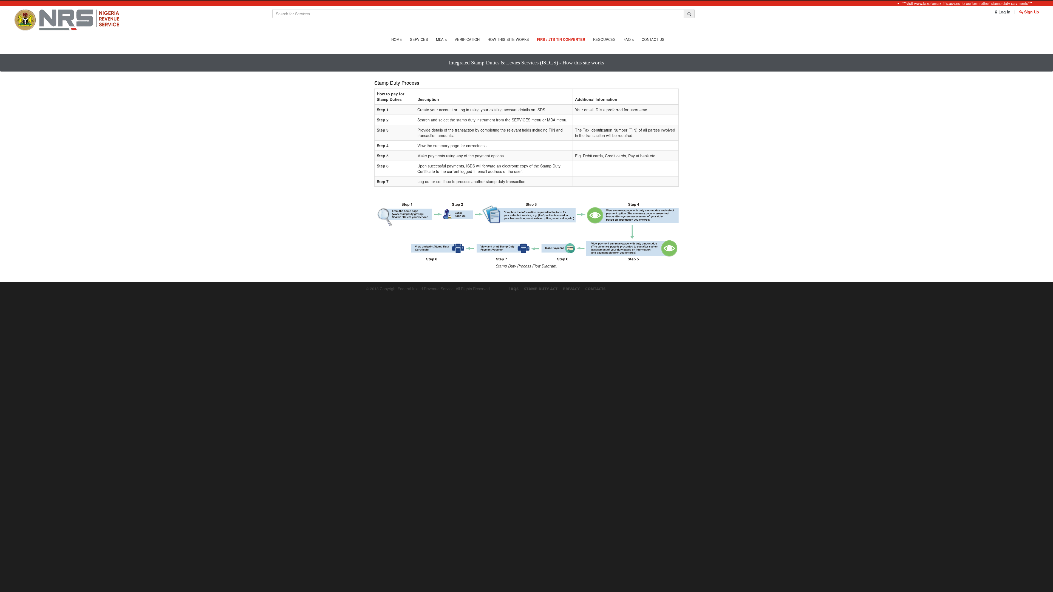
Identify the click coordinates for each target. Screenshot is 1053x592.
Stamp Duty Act (540, 288)
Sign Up (1031, 12)
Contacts (595, 288)
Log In (1003, 12)
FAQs (513, 288)
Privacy (571, 288)
